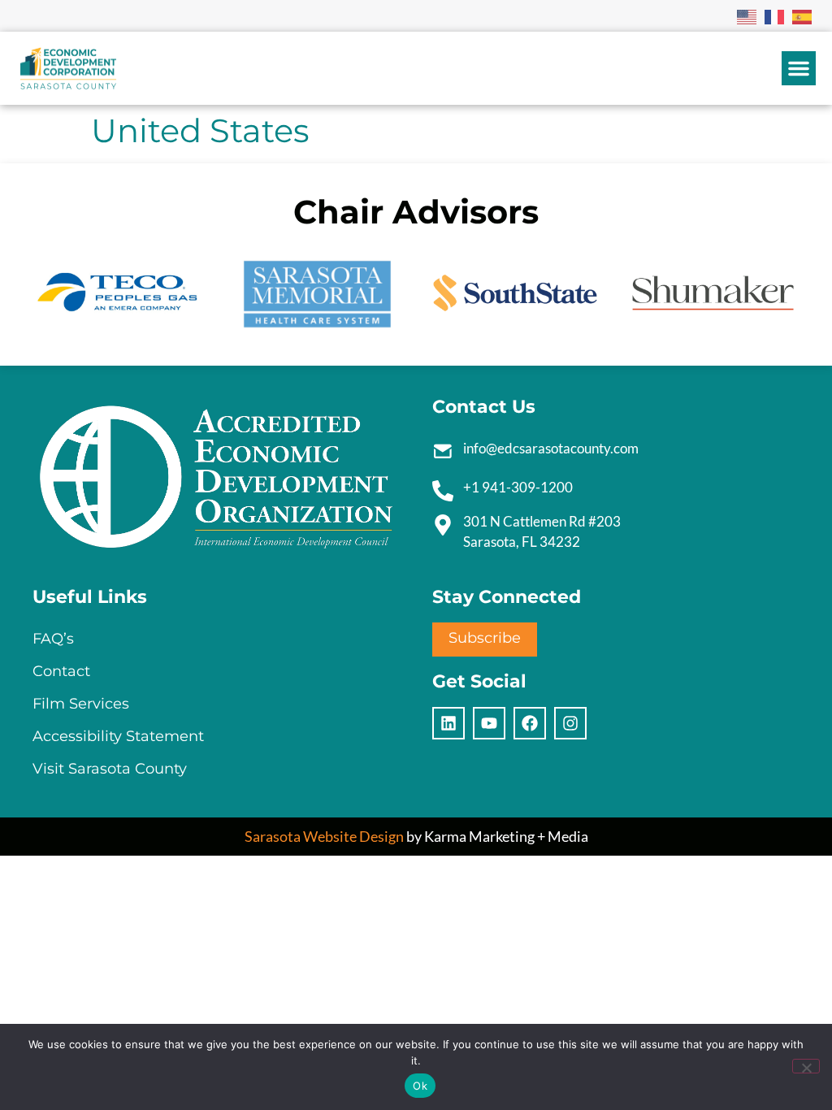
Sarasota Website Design (324, 836)
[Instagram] (570, 723)
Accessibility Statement (118, 736)
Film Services (80, 704)
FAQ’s (53, 639)
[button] (799, 68)
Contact (61, 671)
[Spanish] (802, 15)
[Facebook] (530, 723)
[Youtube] (489, 723)
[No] (806, 1066)
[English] (747, 15)
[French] (775, 15)
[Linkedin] (448, 723)
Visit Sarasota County (109, 769)
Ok (420, 1085)
